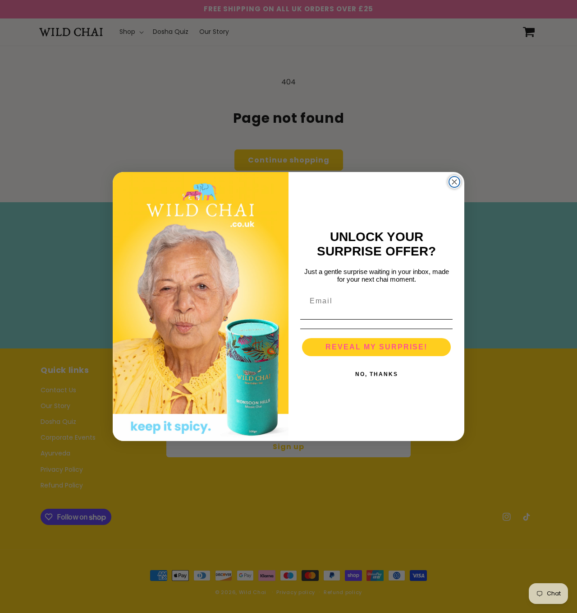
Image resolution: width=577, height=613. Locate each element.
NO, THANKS (376, 374)
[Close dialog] (454, 181)
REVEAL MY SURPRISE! (376, 347)
